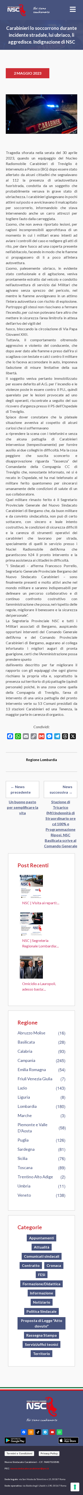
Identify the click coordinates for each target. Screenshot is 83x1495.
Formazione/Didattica (41, 1284)
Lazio (22, 1087)
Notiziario (41, 1302)
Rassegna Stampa (41, 1335)
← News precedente (21, 789)
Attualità (41, 1247)
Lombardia (27, 1106)
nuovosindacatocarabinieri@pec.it (29, 1468)
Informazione (41, 1293)
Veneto (24, 1195)
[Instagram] (31, 1432)
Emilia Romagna (32, 1069)
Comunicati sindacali (41, 1256)
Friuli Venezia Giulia (35, 1078)
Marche (25, 1115)
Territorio (41, 1353)
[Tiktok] (38, 1432)
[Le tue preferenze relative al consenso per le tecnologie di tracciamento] (75, 1487)
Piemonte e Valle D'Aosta (32, 1127)
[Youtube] (52, 1432)
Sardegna (26, 1149)
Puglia (23, 1139)
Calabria (25, 1051)
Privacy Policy (49, 1453)
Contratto (31, 1265)
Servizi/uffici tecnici (41, 1344)
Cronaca (54, 1265)
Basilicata (26, 1041)
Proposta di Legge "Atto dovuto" (41, 1323)
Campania (26, 1060)
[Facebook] (24, 1432)
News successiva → (61, 789)
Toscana (25, 1167)
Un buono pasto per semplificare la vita (22, 807)
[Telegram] (45, 1432)
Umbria (24, 1185)
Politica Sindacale (41, 1311)
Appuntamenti (41, 1238)
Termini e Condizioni (19, 1453)
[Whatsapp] (59, 1432)
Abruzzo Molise (31, 1032)
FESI (41, 1274)
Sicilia (22, 1158)
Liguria (24, 1097)
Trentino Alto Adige (35, 1176)
